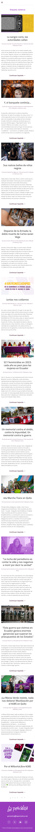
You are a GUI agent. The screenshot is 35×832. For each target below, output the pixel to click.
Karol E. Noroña (11, 241)
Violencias (20, 108)
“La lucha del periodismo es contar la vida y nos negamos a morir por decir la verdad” (17, 562)
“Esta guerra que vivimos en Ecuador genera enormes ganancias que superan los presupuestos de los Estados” (17, 632)
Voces (20, 45)
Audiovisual (15, 772)
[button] (2, 2)
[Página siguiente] (24, 797)
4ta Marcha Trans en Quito (17, 498)
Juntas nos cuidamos (17, 299)
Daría (9, 372)
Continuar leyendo (16, 75)
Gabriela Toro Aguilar (12, 172)
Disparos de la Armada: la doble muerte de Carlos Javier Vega (17, 234)
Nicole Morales (11, 303)
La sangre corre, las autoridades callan (17, 38)
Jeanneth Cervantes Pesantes (14, 44)
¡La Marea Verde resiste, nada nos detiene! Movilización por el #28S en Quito (17, 701)
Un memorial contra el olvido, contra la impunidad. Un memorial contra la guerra (17, 432)
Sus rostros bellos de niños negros (17, 166)
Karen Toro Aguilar (13, 708)
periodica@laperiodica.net (17, 816)
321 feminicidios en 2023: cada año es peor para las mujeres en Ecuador (17, 365)
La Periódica (10, 770)
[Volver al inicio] (17, 2)
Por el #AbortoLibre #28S (17, 766)
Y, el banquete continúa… (17, 102)
